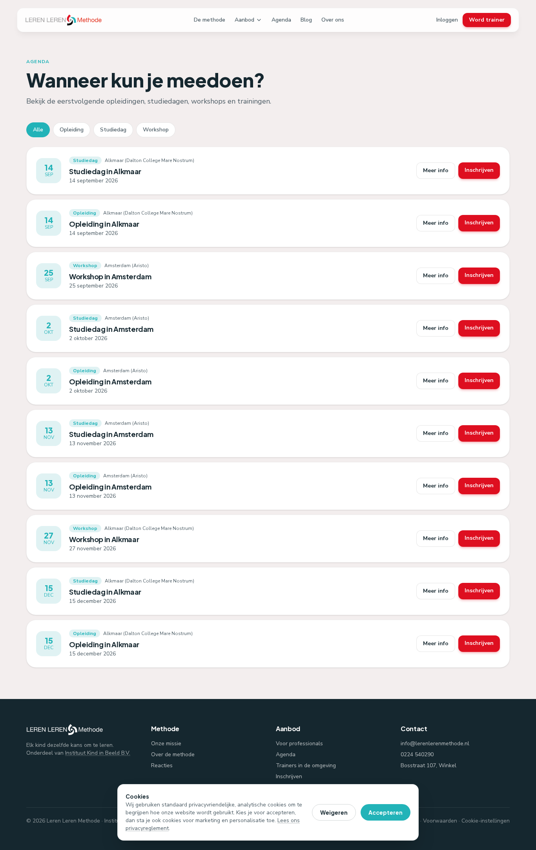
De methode (209, 20)
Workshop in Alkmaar (104, 539)
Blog (306, 20)
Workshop (156, 129)
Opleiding (72, 129)
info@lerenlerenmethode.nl (435, 743)
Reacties (162, 765)
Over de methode (173, 754)
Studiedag (113, 129)
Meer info (435, 170)
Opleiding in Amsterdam (110, 381)
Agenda (281, 20)
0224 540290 (417, 754)
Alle (38, 129)
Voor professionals (299, 743)
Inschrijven (479, 170)
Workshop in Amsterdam (110, 276)
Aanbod (244, 20)
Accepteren (385, 812)
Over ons (332, 20)
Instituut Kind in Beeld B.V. (97, 753)
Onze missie (166, 743)
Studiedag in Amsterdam (111, 328)
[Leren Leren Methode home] (63, 20)
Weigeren (334, 812)
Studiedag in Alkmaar (105, 171)
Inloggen (447, 20)
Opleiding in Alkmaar (104, 223)
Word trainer (487, 20)
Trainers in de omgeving (306, 765)
